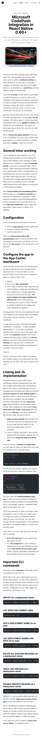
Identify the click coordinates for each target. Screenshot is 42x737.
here (4, 499)
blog (21, 3)
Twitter (14, 143)
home (15, 3)
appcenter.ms (18, 227)
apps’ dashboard (22, 284)
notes (27, 3)
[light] (39, 3)
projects (34, 3)
